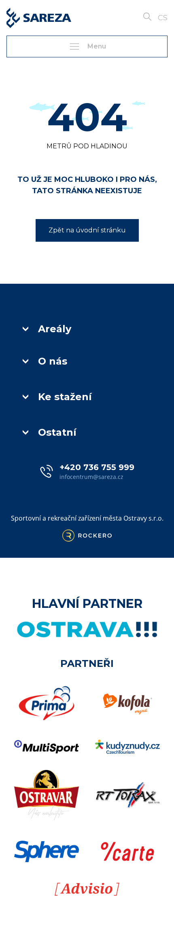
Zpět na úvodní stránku (87, 230)
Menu (96, 46)
